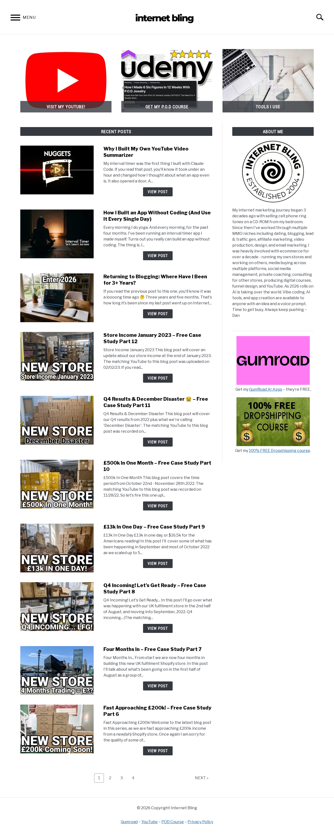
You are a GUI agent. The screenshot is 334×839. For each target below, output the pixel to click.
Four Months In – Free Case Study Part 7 (152, 649)
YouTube (149, 821)
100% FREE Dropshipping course (279, 450)
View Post (158, 192)
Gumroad (129, 821)
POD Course (172, 821)
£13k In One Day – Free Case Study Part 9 (154, 527)
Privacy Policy (200, 821)
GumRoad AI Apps (265, 389)
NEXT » (201, 778)
